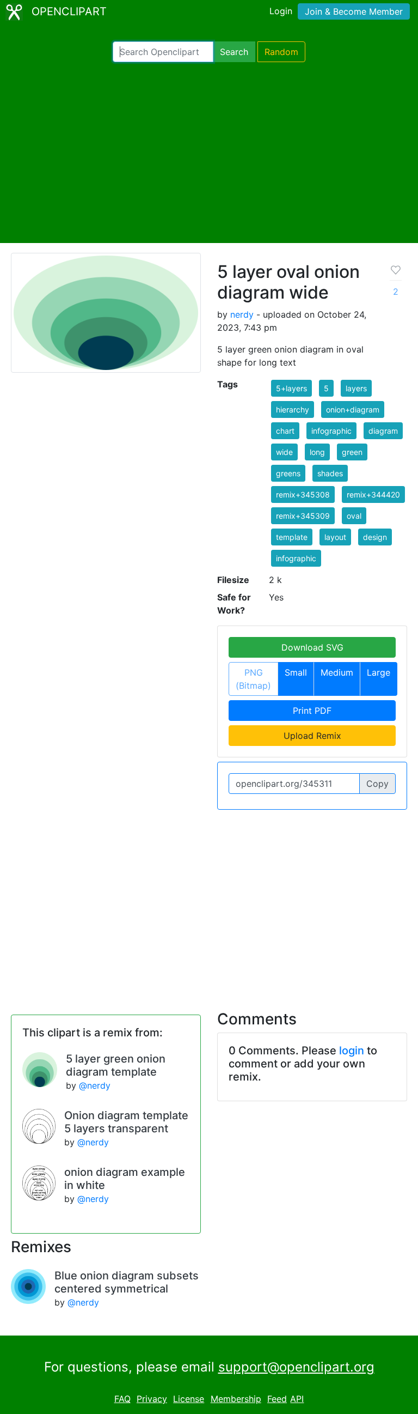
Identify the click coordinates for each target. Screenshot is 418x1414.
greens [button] (288, 473)
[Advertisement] (209, 152)
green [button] (352, 452)
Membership (236, 1398)
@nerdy (94, 1085)
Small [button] (296, 672)
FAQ (122, 1398)
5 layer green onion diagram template (115, 1065)
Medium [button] (337, 672)
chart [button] (285, 430)
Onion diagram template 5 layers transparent (126, 1122)
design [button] (375, 537)
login (351, 1050)
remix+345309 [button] (303, 515)
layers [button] (356, 388)
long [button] (317, 452)
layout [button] (335, 537)
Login (280, 10)
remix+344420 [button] (373, 494)
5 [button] (326, 388)
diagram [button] (383, 430)
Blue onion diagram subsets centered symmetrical (126, 1282)
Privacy (152, 1398)
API (297, 1398)
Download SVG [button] (312, 647)
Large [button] (378, 672)
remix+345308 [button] (303, 494)
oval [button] (354, 515)
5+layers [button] (291, 388)
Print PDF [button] (312, 710)
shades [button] (330, 473)
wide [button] (284, 452)
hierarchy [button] (292, 409)
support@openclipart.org (296, 1367)
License (188, 1398)
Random (281, 51)
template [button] (292, 537)
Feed (277, 1398)
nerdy (242, 314)
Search (234, 51)
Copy (377, 783)
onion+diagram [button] (352, 409)
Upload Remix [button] (312, 735)
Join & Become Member (354, 11)
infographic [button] (331, 430)
